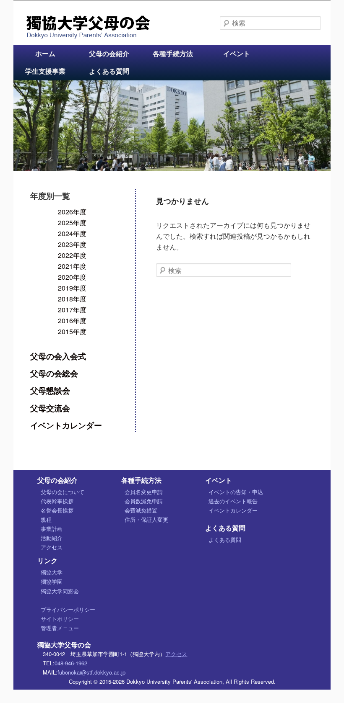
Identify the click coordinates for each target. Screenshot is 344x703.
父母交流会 (50, 408)
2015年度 (72, 331)
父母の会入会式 (58, 356)
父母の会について (62, 492)
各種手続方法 (173, 53)
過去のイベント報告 (233, 501)
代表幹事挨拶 (57, 501)
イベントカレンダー (66, 425)
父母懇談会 (50, 390)
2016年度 (72, 320)
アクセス (52, 547)
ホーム (45, 53)
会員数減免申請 (144, 501)
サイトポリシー (60, 619)
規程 (46, 519)
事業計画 (52, 529)
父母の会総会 (54, 373)
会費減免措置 (141, 510)
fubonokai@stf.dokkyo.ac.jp (91, 672)
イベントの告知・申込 (235, 492)
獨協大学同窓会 (60, 591)
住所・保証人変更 (146, 519)
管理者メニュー (60, 628)
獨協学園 (52, 581)
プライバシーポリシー (68, 609)
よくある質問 (109, 71)
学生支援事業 (45, 71)
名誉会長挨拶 (57, 510)
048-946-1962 (71, 663)
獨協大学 (52, 572)
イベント (236, 53)
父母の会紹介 (109, 53)
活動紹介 (52, 538)
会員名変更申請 (144, 492)
